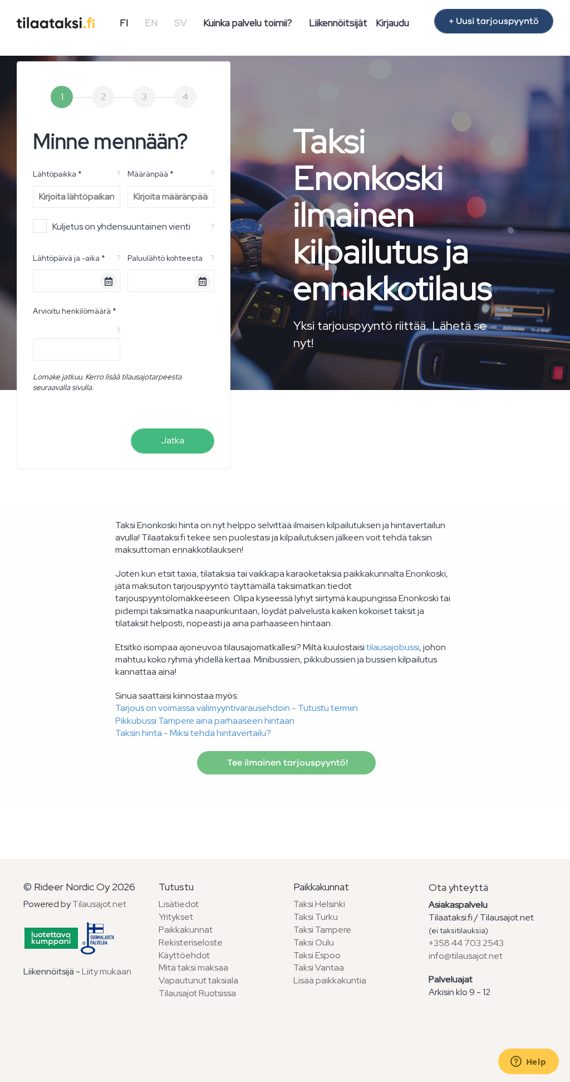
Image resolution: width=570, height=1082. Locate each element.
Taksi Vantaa (318, 967)
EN (151, 23)
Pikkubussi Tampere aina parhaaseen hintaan (204, 721)
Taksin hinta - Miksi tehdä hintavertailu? (193, 733)
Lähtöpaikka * (57, 174)
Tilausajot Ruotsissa (197, 993)
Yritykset (176, 917)
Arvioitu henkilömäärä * (74, 311)
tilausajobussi (392, 647)
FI (124, 23)
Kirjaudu (392, 23)
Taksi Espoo (317, 955)
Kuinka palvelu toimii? (247, 23)
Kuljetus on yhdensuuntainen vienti (121, 226)
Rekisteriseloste (191, 942)
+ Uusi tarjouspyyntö (494, 21)
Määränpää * (150, 174)
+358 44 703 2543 (466, 943)
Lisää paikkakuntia (329, 980)
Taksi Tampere (322, 929)
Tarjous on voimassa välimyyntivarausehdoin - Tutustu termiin (236, 708)
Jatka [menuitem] (172, 440)
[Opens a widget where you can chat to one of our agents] (528, 1062)
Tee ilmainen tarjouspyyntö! (286, 763)
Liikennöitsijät (338, 23)
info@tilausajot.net (466, 956)
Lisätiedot (179, 904)
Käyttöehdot (184, 955)
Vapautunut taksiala (198, 980)
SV (180, 23)
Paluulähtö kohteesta (165, 258)
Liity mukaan (106, 971)
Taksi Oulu (313, 942)
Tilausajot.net (99, 904)
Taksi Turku (315, 917)
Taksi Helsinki (319, 904)
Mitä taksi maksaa (193, 967)
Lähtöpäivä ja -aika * (69, 258)
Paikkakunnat (186, 929)
